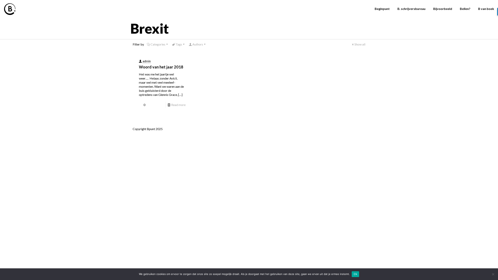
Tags (179, 44)
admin (147, 61)
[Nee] (493, 274)
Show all (359, 44)
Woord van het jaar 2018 (161, 67)
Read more (178, 105)
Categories (158, 44)
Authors (197, 44)
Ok (355, 274)
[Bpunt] (10, 9)
